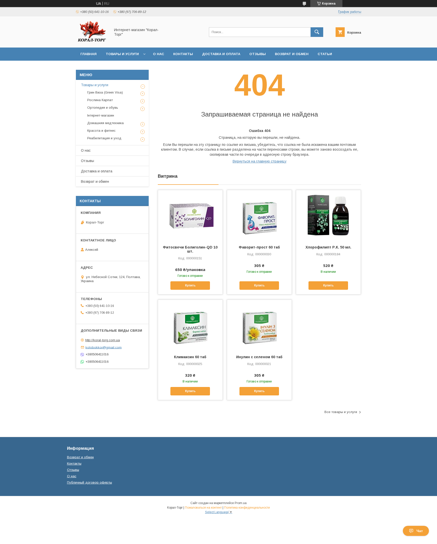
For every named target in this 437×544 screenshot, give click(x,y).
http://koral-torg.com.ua (102, 340)
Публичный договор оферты (89, 482)
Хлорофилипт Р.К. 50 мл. (328, 247)
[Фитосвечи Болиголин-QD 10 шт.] (190, 215)
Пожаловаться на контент (203, 507)
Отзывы (257, 54)
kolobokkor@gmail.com (103, 347)
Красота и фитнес (101, 130)
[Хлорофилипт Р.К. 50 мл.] (328, 215)
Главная (88, 54)
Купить (190, 285)
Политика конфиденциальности (247, 507)
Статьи (325, 54)
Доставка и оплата (221, 54)
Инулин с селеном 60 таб (259, 357)
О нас (158, 54)
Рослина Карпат (100, 100)
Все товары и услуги (340, 412)
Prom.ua (241, 503)
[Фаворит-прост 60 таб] (259, 215)
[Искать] (317, 32)
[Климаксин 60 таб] (190, 325)
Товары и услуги (122, 54)
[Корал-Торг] (92, 41)
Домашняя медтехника (105, 123)
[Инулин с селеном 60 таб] (259, 325)
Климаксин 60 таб (190, 357)
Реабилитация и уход (104, 138)
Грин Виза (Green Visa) (105, 92)
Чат (420, 531)
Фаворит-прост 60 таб (259, 247)
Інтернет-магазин (100, 115)
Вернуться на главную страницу (260, 161)
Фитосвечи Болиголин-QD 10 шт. (190, 249)
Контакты (183, 54)
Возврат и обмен (292, 54)
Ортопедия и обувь (102, 107)
